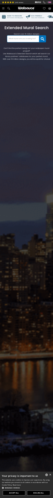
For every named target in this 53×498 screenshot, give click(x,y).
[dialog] (26, 485)
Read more (17, 485)
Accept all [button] (14, 493)
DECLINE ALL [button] (38, 493)
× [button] (50, 475)
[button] (26, 488)
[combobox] (46, 475)
